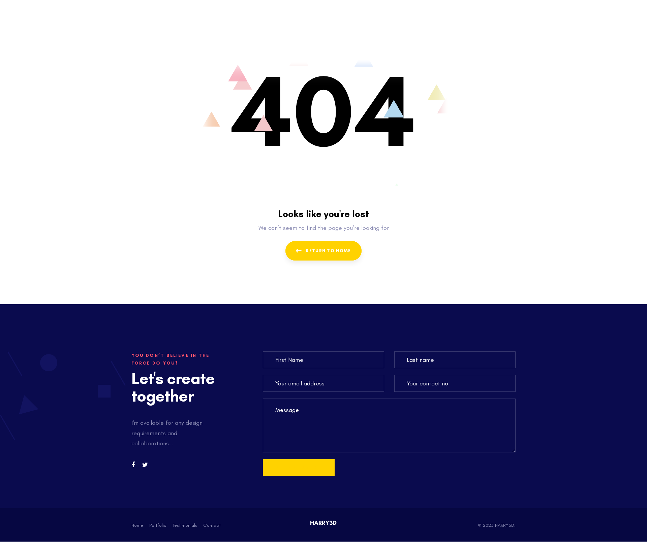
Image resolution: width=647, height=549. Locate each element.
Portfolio (157, 525)
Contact (212, 525)
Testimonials (185, 525)
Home (137, 525)
